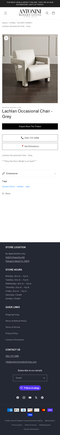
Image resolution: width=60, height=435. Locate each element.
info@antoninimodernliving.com (21, 361)
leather (20, 186)
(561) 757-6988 (12, 356)
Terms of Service (13, 327)
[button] (6, 13)
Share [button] (7, 193)
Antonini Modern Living (19, 421)
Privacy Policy (12, 333)
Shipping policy (45, 425)
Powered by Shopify (35, 421)
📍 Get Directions (30, 146)
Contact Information (15, 339)
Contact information (31, 429)
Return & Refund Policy (16, 321)
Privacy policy (17, 425)
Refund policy (50, 421)
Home (4, 22)
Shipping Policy (12, 314)
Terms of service (31, 425)
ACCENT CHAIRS (24, 22)
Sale (28, 186)
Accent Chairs (8, 186)
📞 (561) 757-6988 (30, 137)
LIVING (12, 22)
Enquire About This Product (30, 126)
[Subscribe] (44, 378)
